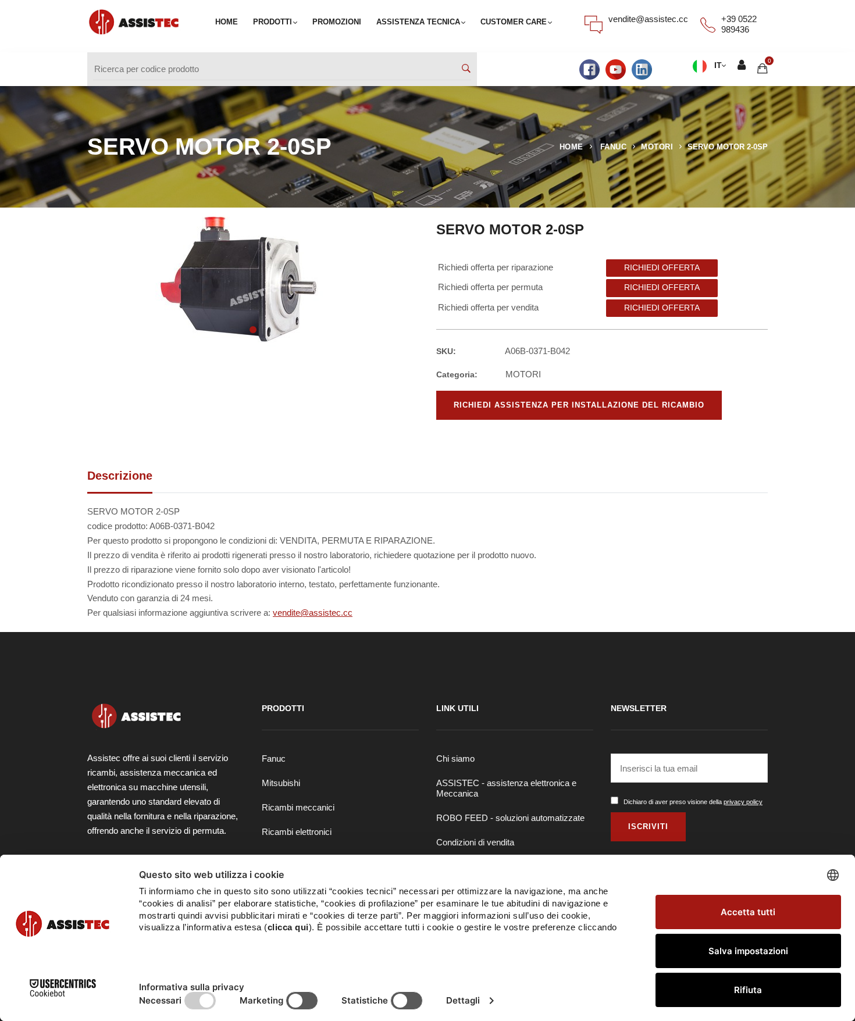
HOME (226, 21)
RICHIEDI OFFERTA (662, 267)
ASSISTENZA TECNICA (418, 21)
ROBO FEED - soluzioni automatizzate (510, 818)
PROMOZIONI (336, 21)
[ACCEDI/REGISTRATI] (742, 66)
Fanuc (274, 758)
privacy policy (743, 801)
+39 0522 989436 (739, 24)
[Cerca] (466, 69)
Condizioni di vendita (475, 842)
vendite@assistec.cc (648, 19)
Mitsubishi (281, 783)
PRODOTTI (272, 21)
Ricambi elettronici (297, 832)
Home (571, 146)
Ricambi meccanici (298, 807)
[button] (253, 329)
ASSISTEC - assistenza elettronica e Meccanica (506, 788)
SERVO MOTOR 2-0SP (727, 146)
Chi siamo (455, 758)
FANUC (613, 146)
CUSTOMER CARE (513, 21)
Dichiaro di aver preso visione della (693, 801)
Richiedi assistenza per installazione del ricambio (579, 405)
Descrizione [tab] (119, 475)
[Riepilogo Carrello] (762, 68)
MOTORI (657, 146)
